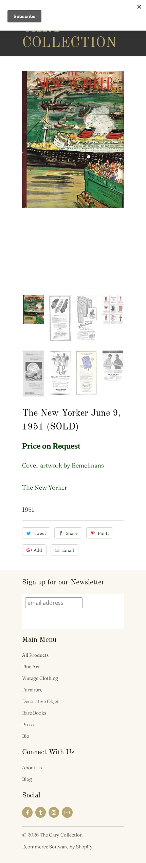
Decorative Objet (40, 701)
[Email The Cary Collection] (67, 812)
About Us (32, 767)
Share (72, 533)
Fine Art (30, 667)
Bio (25, 736)
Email (68, 550)
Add (38, 550)
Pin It (103, 533)
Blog (27, 779)
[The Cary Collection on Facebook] (27, 812)
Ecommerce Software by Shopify (57, 847)
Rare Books (34, 713)
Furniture (32, 690)
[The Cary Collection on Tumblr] (40, 812)
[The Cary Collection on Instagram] (54, 812)
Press (28, 724)
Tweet (40, 533)
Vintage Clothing (40, 678)
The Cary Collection (49, 27)
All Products (35, 655)
